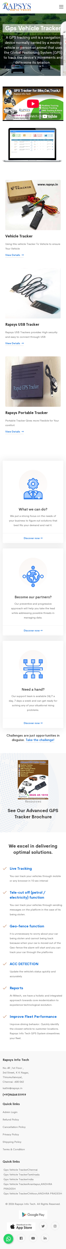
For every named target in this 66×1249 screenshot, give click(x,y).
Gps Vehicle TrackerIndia (18, 1179)
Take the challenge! (40, 740)
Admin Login (10, 1112)
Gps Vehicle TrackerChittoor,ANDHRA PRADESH (33, 1193)
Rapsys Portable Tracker (26, 413)
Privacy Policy (11, 1134)
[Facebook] (21, 1238)
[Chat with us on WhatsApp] (8, 1239)
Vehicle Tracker (19, 236)
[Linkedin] (45, 1238)
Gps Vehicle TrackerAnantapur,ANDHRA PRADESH (28, 1186)
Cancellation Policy (14, 1127)
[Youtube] (33, 1238)
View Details (13, 255)
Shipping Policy (12, 1141)
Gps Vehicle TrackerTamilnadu (22, 1174)
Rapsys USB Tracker (22, 324)
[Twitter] (43, 1226)
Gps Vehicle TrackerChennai (20, 1169)
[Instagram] (55, 1226)
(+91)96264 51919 (14, 1094)
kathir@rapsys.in (12, 1088)
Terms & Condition (14, 1149)
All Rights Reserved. (49, 1204)
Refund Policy (11, 1119)
